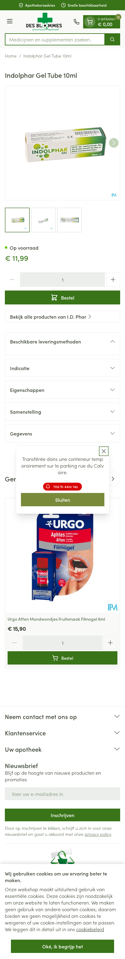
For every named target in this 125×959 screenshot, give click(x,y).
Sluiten (62, 499)
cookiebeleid (90, 929)
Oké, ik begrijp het (62, 946)
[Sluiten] (104, 451)
